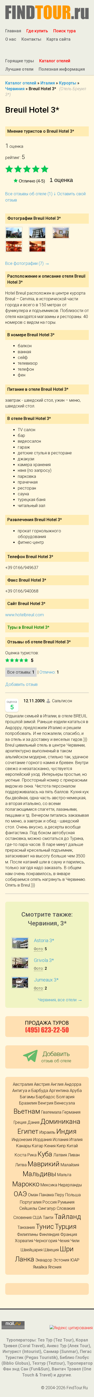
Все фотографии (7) (27, 263)
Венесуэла (64, 1103)
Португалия (31, 1202)
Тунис (45, 1226)
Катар (37, 1145)
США (37, 1217)
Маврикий (44, 1164)
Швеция (51, 1249)
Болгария (65, 1096)
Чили (74, 1240)
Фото (38, 949)
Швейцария (32, 1249)
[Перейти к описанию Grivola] (20, 967)
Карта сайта (58, 39)
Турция (66, 1226)
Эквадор (43, 1260)
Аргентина (59, 1090)
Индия (66, 1131)
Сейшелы (28, 1208)
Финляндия (49, 1234)
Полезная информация (62, 69)
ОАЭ (20, 1194)
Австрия (42, 1084)
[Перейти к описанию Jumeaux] (20, 987)
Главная (13, 30)
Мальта (64, 1174)
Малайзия (70, 1164)
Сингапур (47, 1208)
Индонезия (22, 1139)
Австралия (23, 1084)
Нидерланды (70, 1184)
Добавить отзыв (21, 684)
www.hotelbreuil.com (24, 614)
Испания (60, 1139)
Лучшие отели (19, 69)
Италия (76, 1139)
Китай (72, 1145)
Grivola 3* (44, 960)
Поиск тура (64, 30)
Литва (21, 1164)
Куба (45, 1154)
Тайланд (67, 1217)
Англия (57, 1084)
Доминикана (60, 1121)
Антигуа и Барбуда (30, 1090)
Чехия (63, 1240)
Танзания (26, 1227)
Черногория (45, 1240)
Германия (71, 1112)
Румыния (66, 1202)
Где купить (37, 30)
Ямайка (40, 1267)
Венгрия (45, 1103)
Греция (20, 1122)
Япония (54, 1267)
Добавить (56, 1056)
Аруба (76, 1090)
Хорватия (24, 1240)
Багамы (27, 1096)
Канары (23, 1145)
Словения (22, 1217)
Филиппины (27, 1234)
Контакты (31, 39)
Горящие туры (19, 60)
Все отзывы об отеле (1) (30, 193)
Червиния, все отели (60, 999)
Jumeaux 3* (46, 980)
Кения (50, 1145)
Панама (46, 1194)
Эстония (61, 1260)
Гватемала (51, 1112)
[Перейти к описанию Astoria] (20, 947)
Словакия (66, 1208)
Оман (33, 1194)
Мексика (48, 1184)
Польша (73, 1194)
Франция (68, 1234)
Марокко (25, 1184)
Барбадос (45, 1096)
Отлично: (47, 672)
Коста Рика (26, 1154)
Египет (27, 1131)
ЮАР (74, 1260)
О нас (10, 39)
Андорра (72, 1084)
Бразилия (28, 1103)
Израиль (47, 1132)
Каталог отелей (54, 60)
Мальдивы (39, 1174)
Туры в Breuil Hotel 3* (28, 627)
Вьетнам (27, 1111)
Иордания (42, 1139)
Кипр (61, 1145)
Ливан (74, 1154)
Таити (48, 1217)
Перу (59, 1194)
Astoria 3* (44, 940)
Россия (50, 1202)
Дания (33, 1122)
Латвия (60, 1154)
